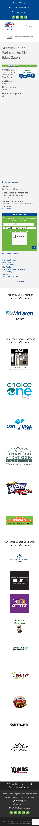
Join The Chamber (10, 276)
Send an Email (8, 208)
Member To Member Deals (13, 269)
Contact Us (7, 274)
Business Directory (10, 260)
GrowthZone (27, 823)
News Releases (8, 262)
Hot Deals (6, 267)
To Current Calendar (10, 182)
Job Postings (7, 272)
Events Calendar (9, 265)
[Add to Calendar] (14, 66)
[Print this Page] (9, 66)
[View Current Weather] (17, 66)
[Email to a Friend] (12, 66)
